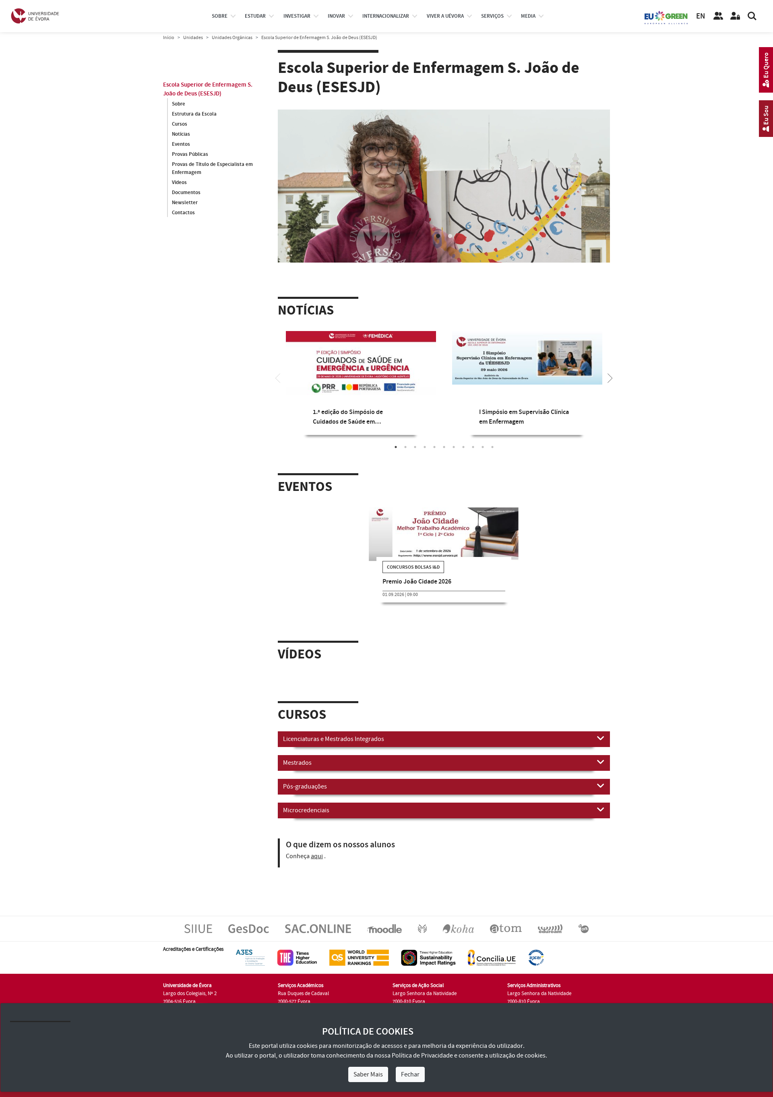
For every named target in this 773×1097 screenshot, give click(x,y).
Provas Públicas (190, 154)
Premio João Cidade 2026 (416, 581)
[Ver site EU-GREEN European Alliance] (666, 17)
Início (168, 38)
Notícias (181, 134)
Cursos (179, 124)
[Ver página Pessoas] (718, 16)
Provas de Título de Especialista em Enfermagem (212, 168)
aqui (317, 856)
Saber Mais (368, 1074)
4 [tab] (425, 447)
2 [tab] (450, 236)
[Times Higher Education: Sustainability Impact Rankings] (428, 957)
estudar (255, 16)
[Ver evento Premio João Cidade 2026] (444, 534)
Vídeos (179, 182)
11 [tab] (492, 447)
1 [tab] (438, 236)
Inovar (336, 16)
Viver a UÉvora (445, 16)
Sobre (219, 16)
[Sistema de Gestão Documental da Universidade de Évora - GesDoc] (248, 928)
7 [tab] (454, 447)
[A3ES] (250, 957)
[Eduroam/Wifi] (550, 928)
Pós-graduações (305, 786)
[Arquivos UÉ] (506, 928)
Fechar (410, 1074)
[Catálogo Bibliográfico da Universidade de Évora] (458, 928)
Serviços (492, 16)
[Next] (610, 377)
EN (700, 16)
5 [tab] (434, 447)
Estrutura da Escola (194, 114)
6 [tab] (444, 447)
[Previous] (278, 377)
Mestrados (297, 763)
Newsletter (185, 202)
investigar (296, 16)
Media (528, 16)
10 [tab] (483, 447)
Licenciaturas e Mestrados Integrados (333, 739)
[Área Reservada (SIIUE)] (735, 16)
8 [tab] (463, 447)
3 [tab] (415, 447)
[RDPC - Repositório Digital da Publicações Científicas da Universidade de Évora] (422, 928)
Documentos (186, 192)
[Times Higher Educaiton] (297, 957)
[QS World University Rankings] (359, 957)
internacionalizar (385, 16)
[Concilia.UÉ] (492, 957)
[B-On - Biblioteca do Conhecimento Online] (584, 928)
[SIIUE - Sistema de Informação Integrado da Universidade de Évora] (198, 928)
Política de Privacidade (422, 1055)
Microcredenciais (306, 810)
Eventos (181, 144)
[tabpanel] (444, 204)
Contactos (183, 212)
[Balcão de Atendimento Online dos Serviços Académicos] (318, 928)
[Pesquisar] (752, 16)
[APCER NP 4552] (536, 957)
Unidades (193, 38)
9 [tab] (473, 447)
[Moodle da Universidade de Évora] (384, 928)
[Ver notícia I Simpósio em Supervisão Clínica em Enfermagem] (527, 358)
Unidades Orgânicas (232, 38)
